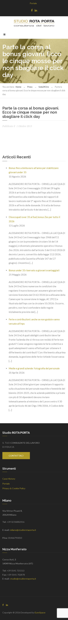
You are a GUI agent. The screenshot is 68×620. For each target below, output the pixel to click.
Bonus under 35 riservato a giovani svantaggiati (34, 270)
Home (18, 87)
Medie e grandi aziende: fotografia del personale (34, 368)
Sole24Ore (44, 87)
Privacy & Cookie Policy (13, 488)
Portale (33, 3)
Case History (8, 478)
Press (29, 87)
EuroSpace (40, 612)
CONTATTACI (16, 455)
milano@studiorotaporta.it (23, 530)
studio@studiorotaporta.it (23, 578)
